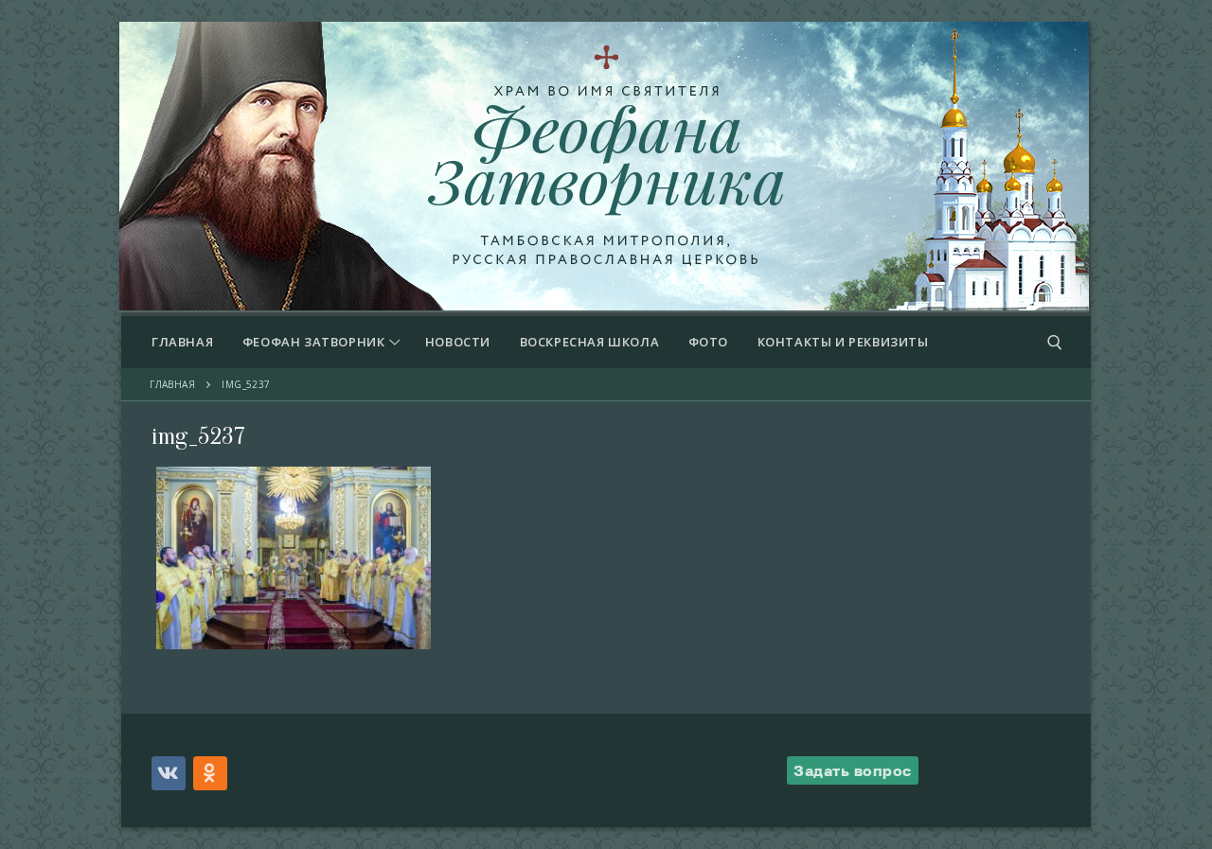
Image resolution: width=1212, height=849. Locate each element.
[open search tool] (1054, 342)
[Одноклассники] (210, 773)
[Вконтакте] (169, 773)
